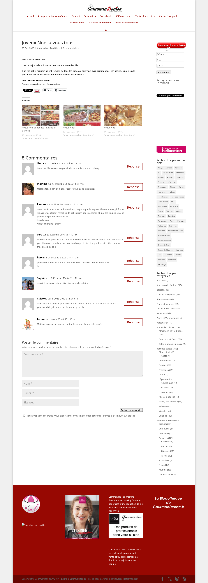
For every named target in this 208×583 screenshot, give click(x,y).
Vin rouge (162, 264)
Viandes (163, 411)
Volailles (163, 415)
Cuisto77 (42, 298)
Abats (164, 355)
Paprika (171, 216)
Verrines (161, 259)
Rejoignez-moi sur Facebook (168, 81)
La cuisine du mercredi (99, 23)
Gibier (162, 374)
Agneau (178, 167)
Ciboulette (162, 187)
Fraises (172, 192)
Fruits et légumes (165, 304)
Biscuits (163, 423)
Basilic (170, 177)
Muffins (163, 469)
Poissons (163, 406)
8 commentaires (71, 48)
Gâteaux (165, 451)
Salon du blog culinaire (170, 344)
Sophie (41, 278)
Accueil (30, 16)
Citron (172, 187)
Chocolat (172, 182)
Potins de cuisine (165, 327)
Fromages (164, 369)
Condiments (165, 360)
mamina (42, 183)
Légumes (163, 379)
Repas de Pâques (165, 250)
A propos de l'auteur (167, 285)
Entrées (163, 365)
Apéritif (161, 177)
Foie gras (162, 192)
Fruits (162, 465)
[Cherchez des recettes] (34, 525)
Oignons (169, 211)
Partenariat (162, 322)
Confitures (164, 428)
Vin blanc (172, 259)
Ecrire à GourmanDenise (74, 578)
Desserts (163, 438)
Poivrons (173, 226)
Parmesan (162, 221)
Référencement (123, 16)
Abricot (169, 167)
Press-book (106, 16)
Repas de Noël (164, 245)
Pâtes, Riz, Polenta (168, 401)
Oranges (161, 216)
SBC (159, 254)
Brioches (165, 441)
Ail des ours (168, 172)
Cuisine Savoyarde (168, 16)
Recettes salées (164, 348)
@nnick (41, 163)
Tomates (168, 254)
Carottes (161, 182)
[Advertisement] (176, 122)
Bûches (165, 446)
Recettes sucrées (165, 420)
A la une (161, 280)
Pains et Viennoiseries (126, 23)
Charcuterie (165, 352)
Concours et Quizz (168, 339)
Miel (173, 201)
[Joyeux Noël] (82, 115)
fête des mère (77, 23)
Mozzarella (162, 206)
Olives (179, 211)
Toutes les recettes (145, 16)
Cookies (163, 433)
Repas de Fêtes (164, 240)
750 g (160, 167)
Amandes (180, 172)
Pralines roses (164, 235)
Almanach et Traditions (48, 48)
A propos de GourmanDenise (53, 16)
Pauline (41, 204)
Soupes (165, 392)
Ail (159, 172)
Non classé (162, 313)
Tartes (164, 455)
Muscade (174, 206)
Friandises (164, 460)
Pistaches (162, 226)
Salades (165, 387)
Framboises (163, 196)
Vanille (178, 254)
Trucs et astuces (165, 474)
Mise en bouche (167, 396)
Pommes (161, 230)
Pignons (180, 221)
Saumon (179, 250)
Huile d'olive (163, 201)
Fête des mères (177, 196)
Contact (76, 16)
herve (40, 257)
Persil (172, 221)
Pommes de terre (175, 230)
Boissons (161, 289)
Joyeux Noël (69, 127)
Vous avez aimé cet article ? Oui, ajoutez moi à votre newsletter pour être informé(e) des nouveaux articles (81, 415)
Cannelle (179, 177)
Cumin (181, 187)
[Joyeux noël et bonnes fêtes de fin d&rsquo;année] (41, 115)
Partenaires (90, 16)
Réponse (133, 166)
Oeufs (160, 211)
